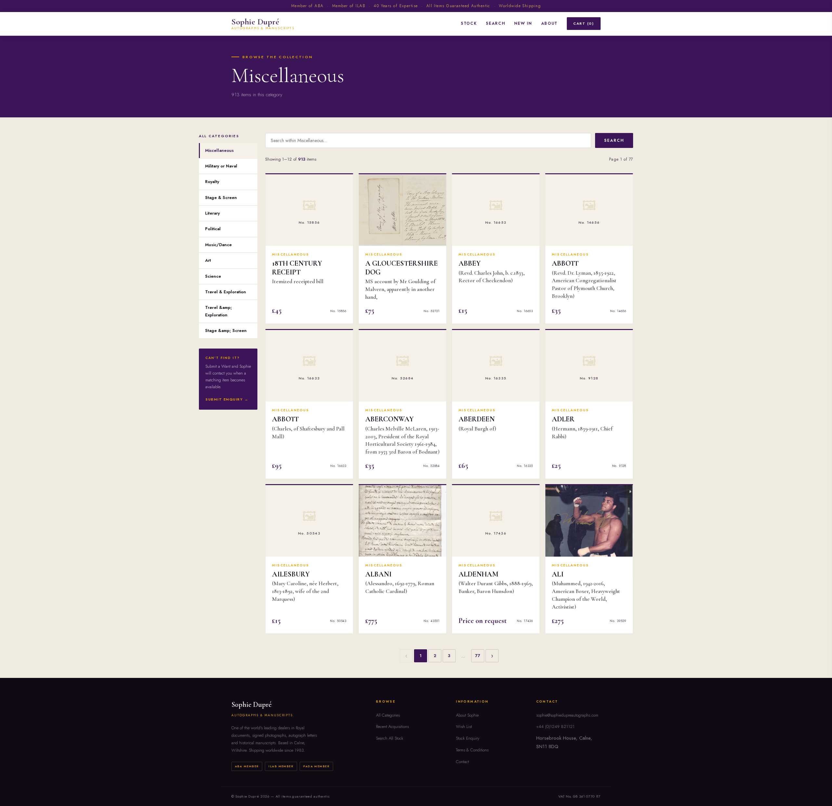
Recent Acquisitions (392, 726)
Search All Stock (389, 738)
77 (477, 656)
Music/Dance (218, 245)
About (549, 23)
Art (208, 260)
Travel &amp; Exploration (218, 311)
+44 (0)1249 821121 (555, 726)
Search (495, 23)
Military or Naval (221, 166)
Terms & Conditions (472, 750)
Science (213, 276)
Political (213, 229)
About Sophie (467, 715)
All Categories (388, 715)
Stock (469, 23)
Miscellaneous (219, 150)
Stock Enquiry (467, 738)
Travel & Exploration (225, 292)
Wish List (464, 726)
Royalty (212, 181)
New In (523, 23)
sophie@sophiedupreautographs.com (567, 715)
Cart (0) (583, 23)
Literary (212, 213)
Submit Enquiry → (227, 399)
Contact (462, 762)
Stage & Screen (221, 197)
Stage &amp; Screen (226, 330)
